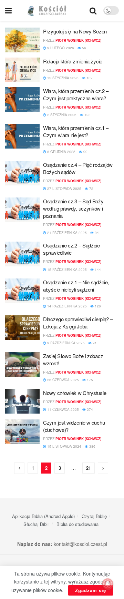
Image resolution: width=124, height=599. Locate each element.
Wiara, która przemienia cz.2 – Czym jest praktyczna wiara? (75, 94)
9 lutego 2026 (60, 47)
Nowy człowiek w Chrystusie (74, 392)
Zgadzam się (90, 590)
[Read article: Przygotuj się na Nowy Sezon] (22, 40)
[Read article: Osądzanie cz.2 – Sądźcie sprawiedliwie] (22, 254)
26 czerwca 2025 (62, 379)
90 (84, 151)
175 (89, 379)
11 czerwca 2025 (62, 409)
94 (96, 232)
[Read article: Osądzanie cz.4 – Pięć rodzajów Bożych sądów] (22, 173)
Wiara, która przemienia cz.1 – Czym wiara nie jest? (75, 131)
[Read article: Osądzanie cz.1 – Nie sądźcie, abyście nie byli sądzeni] (22, 290)
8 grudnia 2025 (60, 151)
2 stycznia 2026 (61, 114)
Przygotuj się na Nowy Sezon (75, 31)
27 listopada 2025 (63, 188)
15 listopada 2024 (63, 446)
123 (87, 114)
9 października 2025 (65, 343)
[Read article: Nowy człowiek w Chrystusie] (22, 401)
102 (89, 77)
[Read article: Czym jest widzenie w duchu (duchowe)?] (22, 431)
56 (83, 47)
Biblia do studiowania (77, 524)
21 (88, 468)
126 (97, 306)
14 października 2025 (66, 306)
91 (94, 343)
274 (89, 409)
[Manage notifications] (107, 583)
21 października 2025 (66, 232)
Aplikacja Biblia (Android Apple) (43, 516)
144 (97, 269)
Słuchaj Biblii (36, 524)
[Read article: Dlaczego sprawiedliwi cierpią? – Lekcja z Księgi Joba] (22, 327)
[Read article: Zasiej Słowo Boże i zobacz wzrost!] (22, 364)
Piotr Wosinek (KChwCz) (78, 40)
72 (90, 188)
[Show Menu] (8, 10)
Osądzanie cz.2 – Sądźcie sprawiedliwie (71, 249)
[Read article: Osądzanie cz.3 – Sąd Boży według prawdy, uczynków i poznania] (22, 209)
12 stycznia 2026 (62, 77)
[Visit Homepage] (51, 10)
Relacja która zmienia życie (72, 61)
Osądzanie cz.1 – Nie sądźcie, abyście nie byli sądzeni (76, 285)
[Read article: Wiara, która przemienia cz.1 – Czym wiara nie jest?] (22, 136)
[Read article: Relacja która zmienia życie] (22, 70)
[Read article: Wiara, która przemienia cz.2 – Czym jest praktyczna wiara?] (22, 99)
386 (91, 446)
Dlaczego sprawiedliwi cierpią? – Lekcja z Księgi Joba (78, 322)
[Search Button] (93, 10)
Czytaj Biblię (94, 516)
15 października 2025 (66, 269)
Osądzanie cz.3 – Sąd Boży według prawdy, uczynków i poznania (73, 208)
